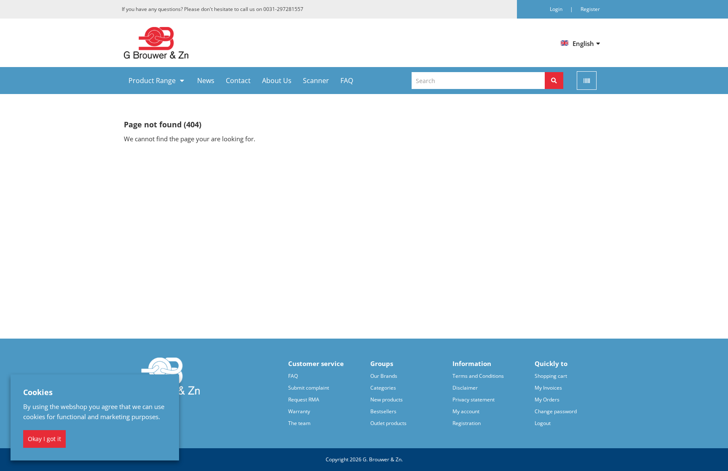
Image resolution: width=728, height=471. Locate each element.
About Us (277, 80)
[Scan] (587, 80)
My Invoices (548, 387)
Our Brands (383, 375)
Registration (466, 423)
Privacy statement (473, 399)
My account (465, 411)
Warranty (299, 411)
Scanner (316, 80)
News (205, 80)
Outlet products (388, 423)
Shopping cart (551, 375)
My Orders (547, 399)
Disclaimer (465, 387)
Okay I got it (44, 439)
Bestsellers (383, 411)
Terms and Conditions (478, 375)
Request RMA (303, 399)
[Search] (554, 80)
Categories (383, 387)
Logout (543, 423)
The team (299, 423)
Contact (238, 80)
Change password (556, 411)
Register (590, 9)
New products (386, 399)
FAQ (346, 80)
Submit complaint (308, 387)
